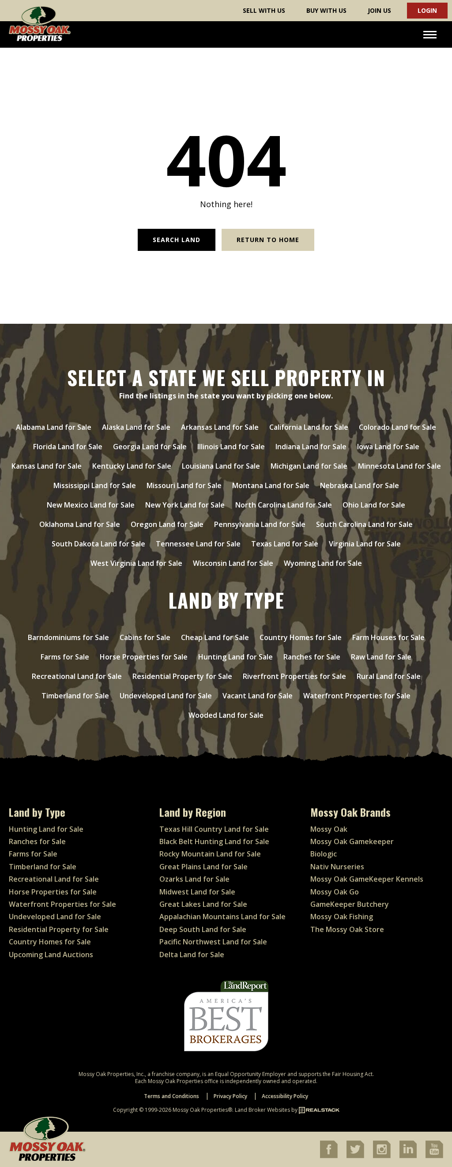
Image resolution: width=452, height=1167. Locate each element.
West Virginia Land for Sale (136, 563)
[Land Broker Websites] (319, 1110)
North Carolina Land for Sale (283, 505)
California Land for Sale (308, 427)
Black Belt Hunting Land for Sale (214, 841)
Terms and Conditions (171, 1096)
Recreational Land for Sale (77, 676)
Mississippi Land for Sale (94, 485)
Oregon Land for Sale (167, 524)
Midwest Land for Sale (197, 892)
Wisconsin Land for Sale (233, 563)
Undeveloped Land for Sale (166, 696)
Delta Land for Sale (191, 954)
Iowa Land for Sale (388, 446)
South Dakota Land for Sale (98, 544)
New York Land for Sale (185, 505)
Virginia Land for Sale (365, 544)
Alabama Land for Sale (53, 427)
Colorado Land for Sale (397, 427)
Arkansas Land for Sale (220, 427)
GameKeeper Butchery (349, 904)
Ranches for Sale (311, 657)
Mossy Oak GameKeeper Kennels (366, 879)
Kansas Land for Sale (46, 466)
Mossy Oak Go (334, 892)
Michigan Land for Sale (309, 466)
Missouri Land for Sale (184, 485)
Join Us (379, 10)
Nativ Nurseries (337, 866)
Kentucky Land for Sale (131, 466)
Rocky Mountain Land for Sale (210, 854)
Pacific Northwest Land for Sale (213, 942)
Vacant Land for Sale (257, 696)
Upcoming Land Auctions (51, 954)
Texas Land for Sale (284, 544)
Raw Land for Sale (381, 657)
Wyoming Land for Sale (323, 563)
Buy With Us (326, 10)
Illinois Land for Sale (231, 446)
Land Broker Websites (262, 1110)
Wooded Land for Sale (226, 715)
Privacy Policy (230, 1096)
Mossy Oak (328, 829)
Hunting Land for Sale (235, 657)
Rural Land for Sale (389, 676)
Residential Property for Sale (182, 676)
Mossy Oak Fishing (341, 916)
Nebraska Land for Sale (359, 485)
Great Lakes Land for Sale (203, 904)
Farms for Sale (65, 657)
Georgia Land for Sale (150, 446)
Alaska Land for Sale (136, 427)
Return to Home (268, 239)
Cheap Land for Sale (215, 637)
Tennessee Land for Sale (198, 544)
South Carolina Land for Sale (364, 524)
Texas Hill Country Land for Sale (214, 829)
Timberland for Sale (75, 696)
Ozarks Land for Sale (194, 879)
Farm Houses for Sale (388, 637)
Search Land (176, 239)
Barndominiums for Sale (68, 637)
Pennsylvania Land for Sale (259, 524)
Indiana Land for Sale (311, 446)
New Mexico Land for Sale (91, 505)
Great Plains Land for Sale (203, 866)
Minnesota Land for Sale (399, 466)
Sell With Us (264, 10)
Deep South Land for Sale (202, 929)
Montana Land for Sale (270, 485)
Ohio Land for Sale (374, 505)
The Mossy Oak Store (347, 929)
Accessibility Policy (285, 1096)
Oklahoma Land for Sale (79, 524)
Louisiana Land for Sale (221, 466)
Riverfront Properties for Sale (294, 676)
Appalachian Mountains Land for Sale (222, 916)
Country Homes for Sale (301, 637)
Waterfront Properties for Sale (357, 696)
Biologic (323, 854)
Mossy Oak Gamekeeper (352, 841)
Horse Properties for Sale (144, 657)
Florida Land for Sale (67, 446)
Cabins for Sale (145, 637)
